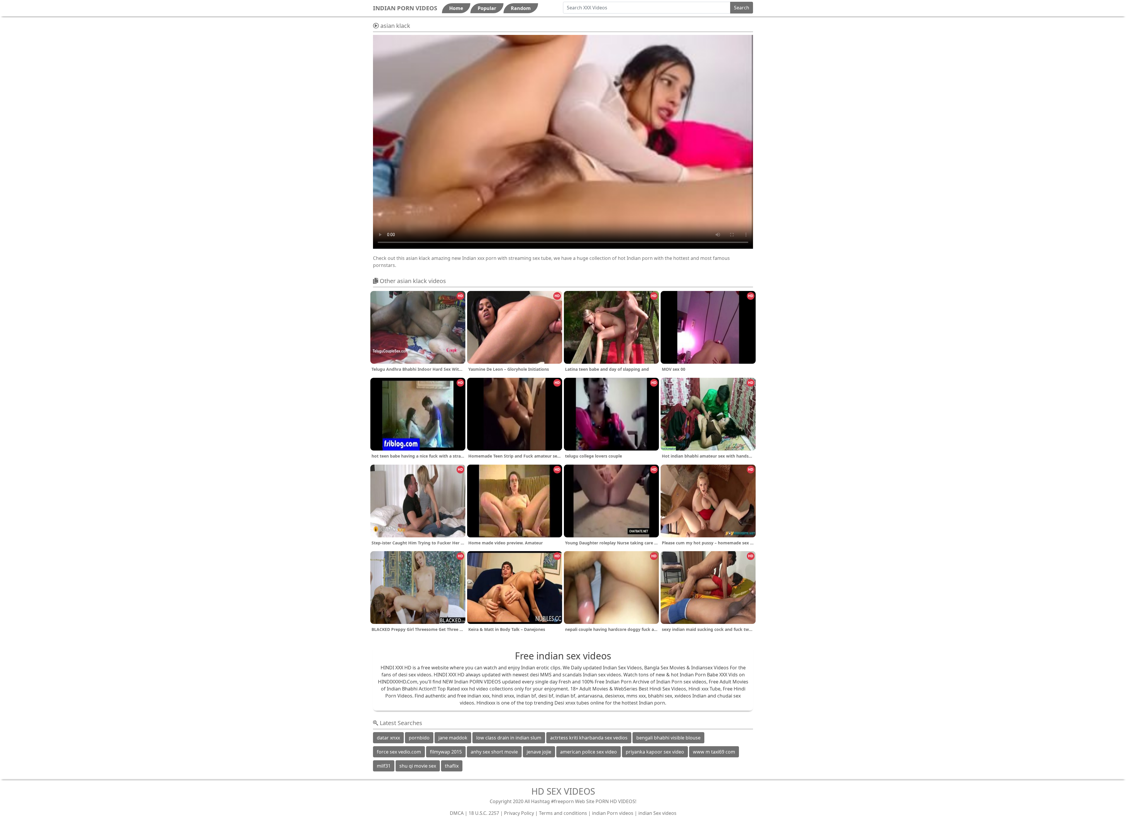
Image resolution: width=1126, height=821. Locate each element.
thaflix (452, 766)
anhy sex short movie (494, 752)
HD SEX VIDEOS (563, 791)
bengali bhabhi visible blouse (668, 737)
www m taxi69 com (714, 752)
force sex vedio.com (399, 752)
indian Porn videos (612, 813)
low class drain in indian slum (508, 737)
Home (456, 8)
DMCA (457, 813)
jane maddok (452, 737)
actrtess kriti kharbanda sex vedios (589, 737)
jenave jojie (539, 752)
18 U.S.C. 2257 (484, 813)
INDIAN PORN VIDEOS (405, 8)
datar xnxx (388, 737)
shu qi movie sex (417, 766)
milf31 (384, 766)
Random (521, 8)
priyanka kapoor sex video (655, 752)
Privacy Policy (519, 813)
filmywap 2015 (446, 752)
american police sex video (588, 752)
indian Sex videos (657, 813)
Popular (487, 8)
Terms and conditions (563, 813)
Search (741, 7)
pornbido (419, 737)
